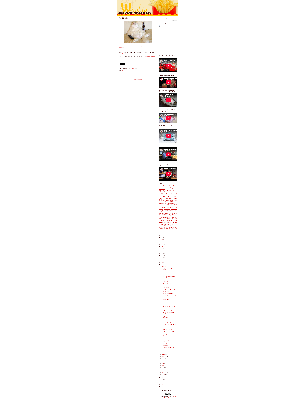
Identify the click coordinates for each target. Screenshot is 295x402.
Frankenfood (168, 198)
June (163, 363)
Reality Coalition (162, 218)
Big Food (162, 189)
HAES (172, 201)
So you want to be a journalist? (168, 304)
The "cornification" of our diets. (168, 283)
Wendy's (173, 229)
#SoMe (160, 185)
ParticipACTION (167, 214)
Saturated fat (168, 222)
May (163, 365)
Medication (161, 210)
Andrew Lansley (168, 185)
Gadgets (167, 200)
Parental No (174, 213)
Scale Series (166, 224)
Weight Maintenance (168, 229)
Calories (161, 191)
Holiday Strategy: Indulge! (167, 310)
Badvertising (168, 187)
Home (138, 77)
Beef (173, 187)
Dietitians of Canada (173, 195)
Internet (172, 206)
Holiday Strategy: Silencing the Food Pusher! (168, 313)
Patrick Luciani (174, 214)
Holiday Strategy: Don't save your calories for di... (169, 316)
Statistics (160, 227)
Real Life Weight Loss (173, 217)
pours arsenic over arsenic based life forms (142, 50)
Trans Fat (168, 228)
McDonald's (174, 209)
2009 (162, 377)
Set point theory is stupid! (167, 274)
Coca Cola (167, 193)
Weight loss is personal (166, 271)
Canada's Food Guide (170, 191)
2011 (162, 262)
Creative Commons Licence (170, 397)
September (164, 356)
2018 (162, 246)
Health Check (166, 203)
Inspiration (168, 206)
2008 (162, 379)
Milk (164, 210)
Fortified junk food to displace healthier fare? (168, 298)
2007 (162, 382)
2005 (162, 386)
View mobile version (138, 79)
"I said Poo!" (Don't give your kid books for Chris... (168, 286)
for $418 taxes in (125, 53)
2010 (162, 264)
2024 (162, 235)
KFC (173, 207)
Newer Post (121, 77)
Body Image (161, 190)
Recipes (175, 218)
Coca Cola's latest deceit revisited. (169, 293)
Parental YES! (161, 214)
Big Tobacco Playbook (171, 189)
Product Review (173, 215)
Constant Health (174, 193)
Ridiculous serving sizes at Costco (169, 331)
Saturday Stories (123, 18)
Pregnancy (165, 215)
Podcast (160, 215)
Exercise (170, 196)
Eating (164, 196)
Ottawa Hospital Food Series (165, 213)
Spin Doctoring (168, 225)
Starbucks (175, 225)
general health (173, 200)
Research (162, 220)
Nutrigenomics (171, 210)
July (163, 361)
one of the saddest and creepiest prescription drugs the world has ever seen (136, 46)
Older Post (154, 77)
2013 (162, 257)
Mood (167, 210)
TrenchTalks (173, 228)
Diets (160, 196)
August (163, 358)
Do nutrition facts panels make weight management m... (168, 328)
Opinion (163, 212)
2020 (162, 242)
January (163, 374)
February (164, 372)
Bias (176, 187)
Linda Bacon (167, 209)
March (163, 370)
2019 (162, 244)
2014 (162, 255)
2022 (162, 237)
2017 (162, 248)
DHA (160, 195)
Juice (176, 206)
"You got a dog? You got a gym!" (168, 322)
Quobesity (165, 217)
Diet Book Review (165, 195)
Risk (165, 222)
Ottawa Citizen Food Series (171, 212)
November (164, 352)
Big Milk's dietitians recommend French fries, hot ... (168, 277)
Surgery (167, 227)
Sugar (164, 227)
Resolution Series (172, 220)
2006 (162, 384)
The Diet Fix (162, 228)
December (164, 266)
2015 (162, 253)
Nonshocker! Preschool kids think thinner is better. (169, 325)
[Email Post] (136, 68)
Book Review (169, 190)
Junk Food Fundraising (165, 207)
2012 (162, 260)
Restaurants (161, 222)
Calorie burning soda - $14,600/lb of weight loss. (169, 280)
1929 (164, 185)
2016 (162, 251)
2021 (162, 239)
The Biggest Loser (173, 227)
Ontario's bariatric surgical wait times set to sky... (168, 348)
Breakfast (175, 190)
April (163, 367)
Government (162, 201)
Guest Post (168, 201)
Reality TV (170, 218)
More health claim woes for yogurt (169, 295)
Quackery (161, 217)
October (163, 354)
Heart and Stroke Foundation (168, 205)
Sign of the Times (173, 224)
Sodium (161, 225)
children (161, 193)
